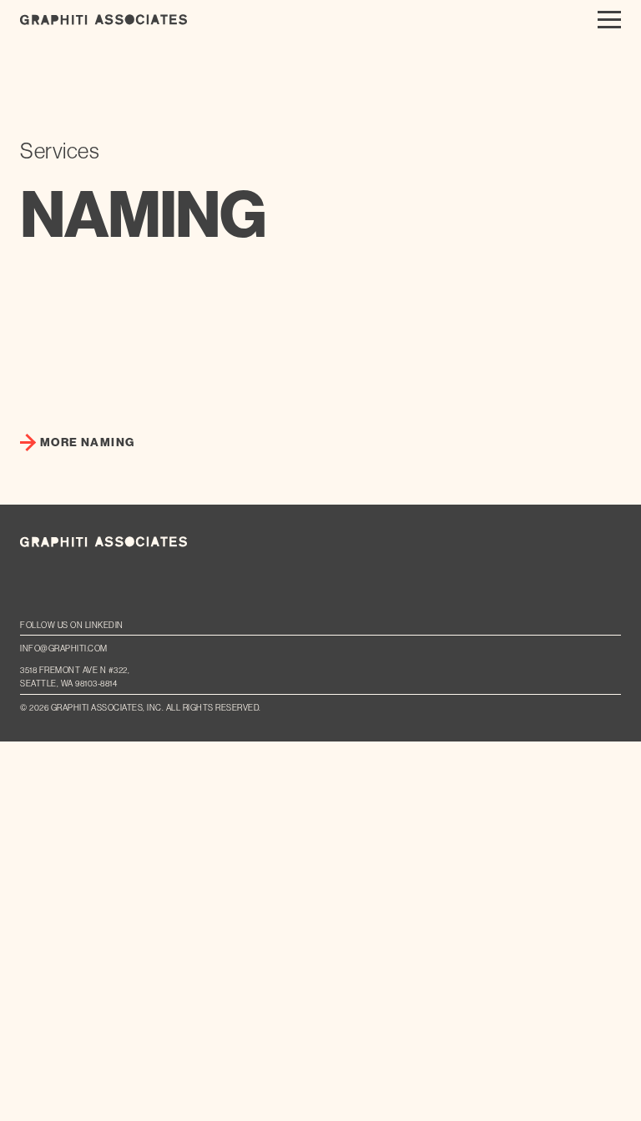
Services (59, 150)
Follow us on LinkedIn (72, 625)
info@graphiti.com (64, 648)
